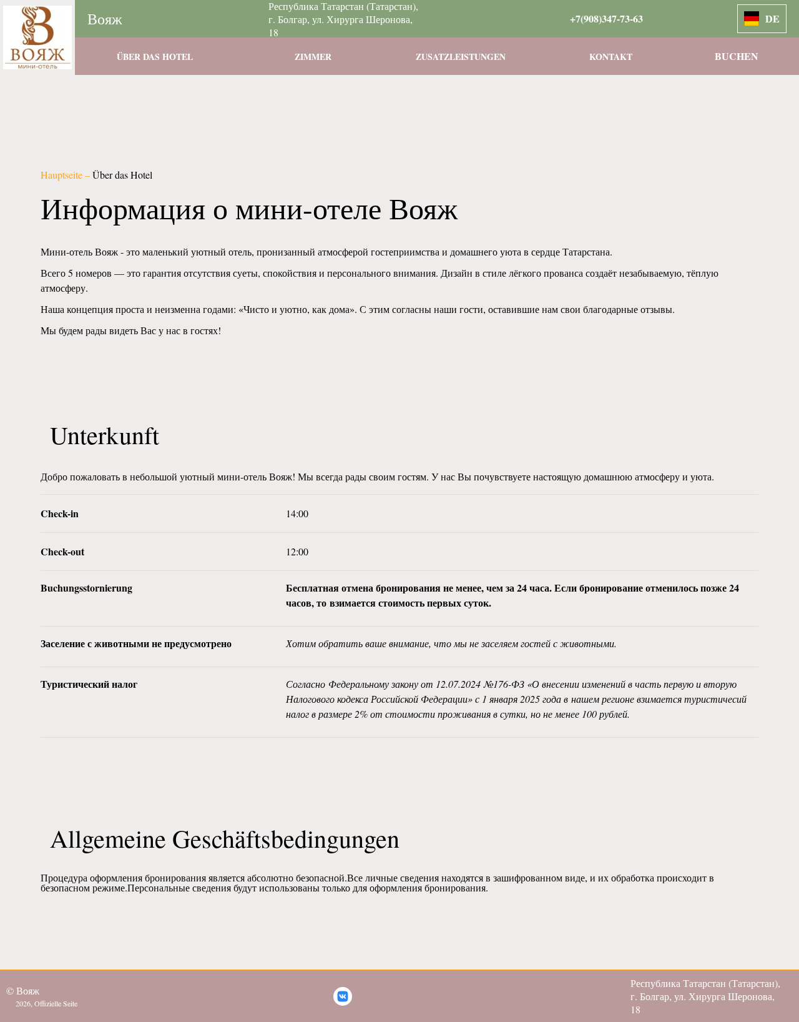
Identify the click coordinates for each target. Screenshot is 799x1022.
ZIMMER (313, 56)
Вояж (104, 19)
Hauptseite (63, 174)
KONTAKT (610, 56)
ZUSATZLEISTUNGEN (461, 56)
